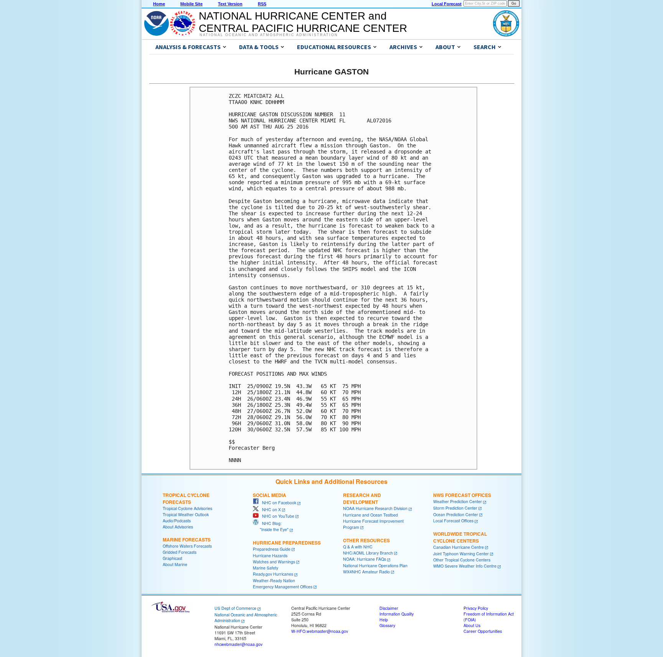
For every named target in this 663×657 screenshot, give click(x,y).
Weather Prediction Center (457, 501)
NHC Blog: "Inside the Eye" (271, 526)
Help (383, 619)
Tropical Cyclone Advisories (187, 508)
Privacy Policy (475, 608)
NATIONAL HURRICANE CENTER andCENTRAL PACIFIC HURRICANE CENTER (303, 22)
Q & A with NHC (358, 547)
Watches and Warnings (274, 562)
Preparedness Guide (271, 549)
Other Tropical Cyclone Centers (461, 560)
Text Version (230, 4)
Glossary (387, 625)
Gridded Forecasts (179, 552)
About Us (471, 625)
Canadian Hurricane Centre (458, 547)
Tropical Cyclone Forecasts (186, 498)
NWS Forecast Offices (462, 495)
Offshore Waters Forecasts (187, 546)
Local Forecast (447, 4)
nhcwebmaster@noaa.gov (238, 644)
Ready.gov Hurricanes (273, 574)
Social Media (269, 495)
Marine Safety (265, 568)
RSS (262, 4)
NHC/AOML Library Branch (368, 553)
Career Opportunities (482, 631)
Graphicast (172, 558)
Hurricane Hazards (270, 555)
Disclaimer (388, 608)
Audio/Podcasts (177, 520)
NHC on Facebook (277, 502)
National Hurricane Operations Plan (375, 565)
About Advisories (178, 527)
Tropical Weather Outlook (186, 514)
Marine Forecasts (187, 539)
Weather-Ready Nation (274, 580)
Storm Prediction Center (455, 508)
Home (159, 4)
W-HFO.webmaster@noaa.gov (319, 631)
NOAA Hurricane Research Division (375, 508)
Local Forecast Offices (453, 520)
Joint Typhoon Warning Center (461, 553)
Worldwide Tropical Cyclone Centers (460, 537)
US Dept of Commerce (235, 608)
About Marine (175, 564)
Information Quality (396, 614)
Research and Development (362, 498)
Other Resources (366, 540)
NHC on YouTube (276, 516)
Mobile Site (191, 4)
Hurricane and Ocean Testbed (370, 515)
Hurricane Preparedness (287, 542)
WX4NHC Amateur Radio (366, 571)
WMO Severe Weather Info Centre (464, 566)
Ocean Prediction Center (455, 514)
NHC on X (270, 509)
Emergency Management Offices (282, 586)
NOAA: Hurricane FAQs (364, 559)
